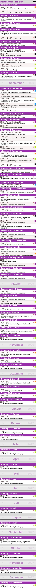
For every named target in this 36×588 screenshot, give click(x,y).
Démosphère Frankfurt (11, 2)
